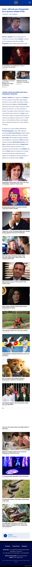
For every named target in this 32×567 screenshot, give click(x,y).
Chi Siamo (7, 546)
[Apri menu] (29, 2)
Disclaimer (24, 546)
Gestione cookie (28, 565)
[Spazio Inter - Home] (16, 2)
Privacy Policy (15, 546)
